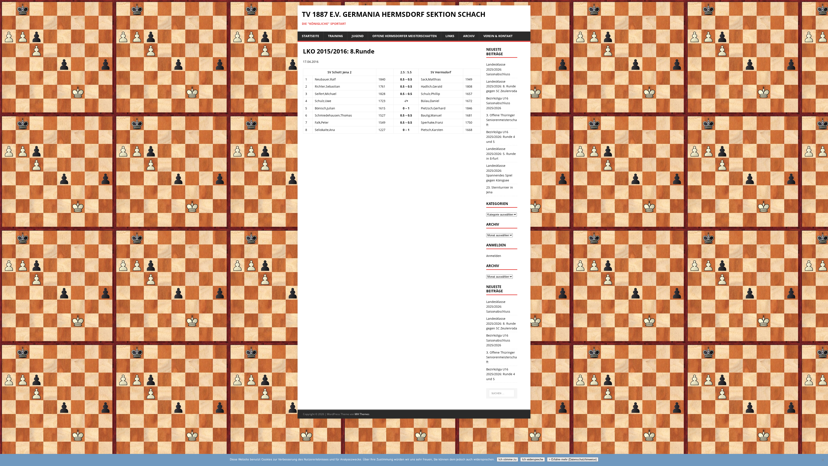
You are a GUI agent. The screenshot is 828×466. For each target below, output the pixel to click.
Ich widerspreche (532, 459)
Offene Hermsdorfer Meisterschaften (404, 36)
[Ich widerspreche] (822, 460)
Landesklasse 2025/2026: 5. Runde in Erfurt (501, 154)
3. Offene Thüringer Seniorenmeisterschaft (501, 120)
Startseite (310, 36)
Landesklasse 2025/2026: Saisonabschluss (498, 69)
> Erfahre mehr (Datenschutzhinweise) (573, 459)
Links (449, 36)
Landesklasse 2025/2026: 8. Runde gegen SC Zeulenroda (501, 86)
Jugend (358, 36)
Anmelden (493, 256)
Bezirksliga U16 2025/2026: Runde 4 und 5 (500, 137)
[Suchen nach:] (502, 393)
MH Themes (362, 414)
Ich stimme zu (507, 459)
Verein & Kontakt (498, 36)
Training (335, 36)
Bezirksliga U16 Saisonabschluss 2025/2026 (498, 103)
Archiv (469, 36)
